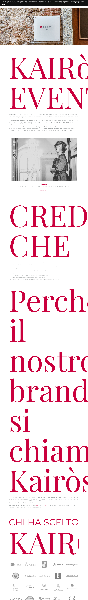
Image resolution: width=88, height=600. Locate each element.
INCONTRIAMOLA (42, 191)
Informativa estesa (79, 2)
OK (3, 4)
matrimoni (45, 505)
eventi (38, 505)
